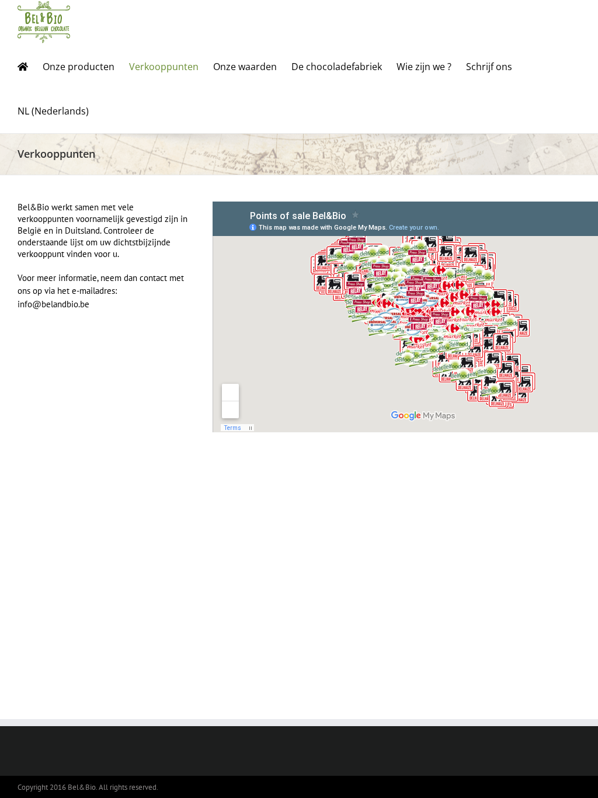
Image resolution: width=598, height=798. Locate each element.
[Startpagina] (23, 66)
